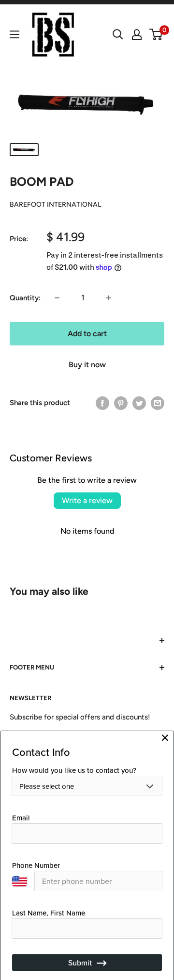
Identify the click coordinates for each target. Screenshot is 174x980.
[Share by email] (157, 403)
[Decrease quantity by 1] (57, 298)
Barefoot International (55, 204)
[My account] (137, 34)
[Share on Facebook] (102, 403)
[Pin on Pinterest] (121, 403)
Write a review (87, 500)
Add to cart (87, 333)
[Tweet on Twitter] (139, 403)
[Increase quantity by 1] (108, 298)
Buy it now (87, 364)
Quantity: (25, 298)
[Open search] (118, 34)
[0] (156, 34)
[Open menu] (14, 34)
